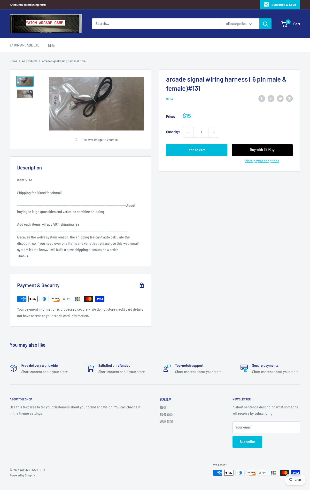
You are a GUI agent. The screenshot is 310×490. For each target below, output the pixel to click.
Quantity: (173, 132)
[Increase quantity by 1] (214, 132)
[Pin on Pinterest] (271, 98)
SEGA (169, 99)
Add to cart (196, 150)
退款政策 (166, 421)
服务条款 (166, 414)
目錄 (51, 45)
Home (13, 61)
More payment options (262, 161)
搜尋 (163, 407)
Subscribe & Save (283, 5)
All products (29, 61)
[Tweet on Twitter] (280, 98)
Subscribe (247, 442)
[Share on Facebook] (261, 98)
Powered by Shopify (22, 475)
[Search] (265, 23)
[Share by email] (289, 98)
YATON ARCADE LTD (24, 45)
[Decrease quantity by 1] (188, 132)
